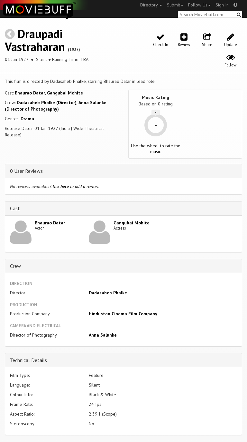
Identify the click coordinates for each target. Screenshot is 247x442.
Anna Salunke (103, 335)
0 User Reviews (26, 171)
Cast (15, 208)
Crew (15, 266)
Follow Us (197, 5)
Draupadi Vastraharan (35, 40)
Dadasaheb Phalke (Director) (47, 102)
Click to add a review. (74, 186)
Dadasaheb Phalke (108, 293)
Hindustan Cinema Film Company (123, 314)
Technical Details (28, 360)
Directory (149, 5)
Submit (173, 5)
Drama (27, 119)
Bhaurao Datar (30, 93)
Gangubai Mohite (65, 93)
